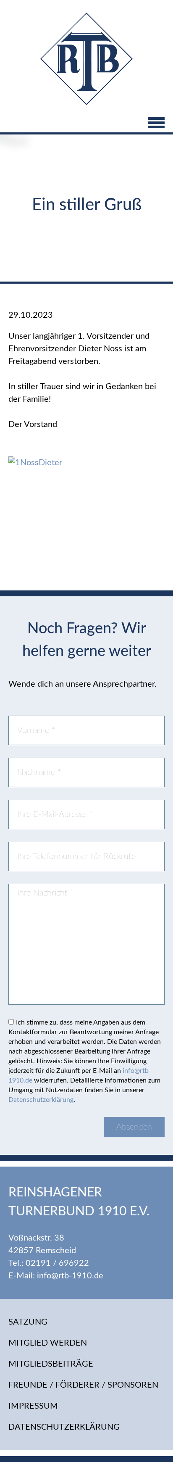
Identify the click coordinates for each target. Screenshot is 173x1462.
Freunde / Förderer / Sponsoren (83, 1385)
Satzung (27, 1322)
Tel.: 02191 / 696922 (48, 1263)
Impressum (33, 1406)
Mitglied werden (47, 1343)
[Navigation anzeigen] (86, 124)
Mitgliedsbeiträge (50, 1364)
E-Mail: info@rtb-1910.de (55, 1276)
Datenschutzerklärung (40, 1099)
